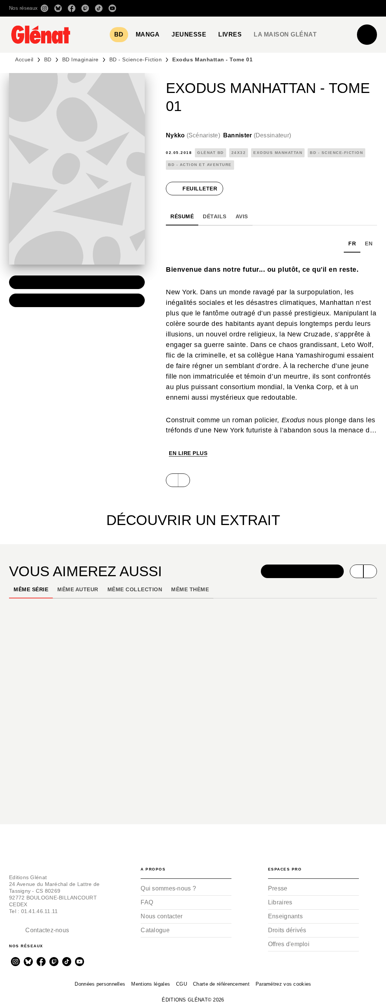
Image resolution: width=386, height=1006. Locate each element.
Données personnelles (100, 984)
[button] (271, 8)
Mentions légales (150, 984)
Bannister (257, 135)
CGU (181, 984)
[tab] (119, 34)
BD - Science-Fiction (135, 59)
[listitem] (44, 8)
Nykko (193, 135)
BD (48, 59)
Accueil (24, 59)
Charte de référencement (221, 984)
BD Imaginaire (80, 59)
